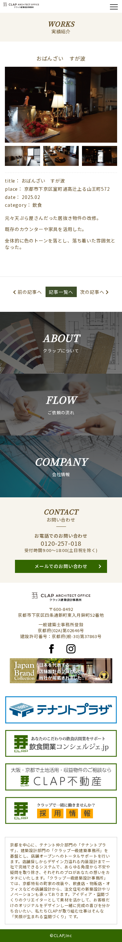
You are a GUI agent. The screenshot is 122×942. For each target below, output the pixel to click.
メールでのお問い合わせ (61, 566)
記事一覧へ (61, 292)
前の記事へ (30, 292)
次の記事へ (92, 292)
